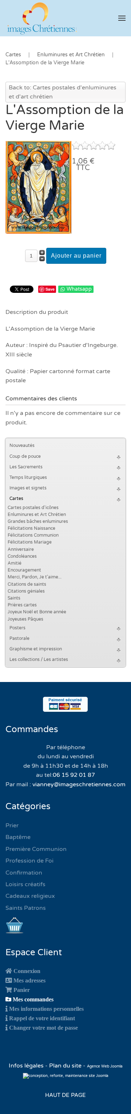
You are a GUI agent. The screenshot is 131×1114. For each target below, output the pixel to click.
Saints (14, 598)
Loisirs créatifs (25, 884)
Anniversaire (21, 549)
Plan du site (65, 1065)
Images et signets (28, 488)
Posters (17, 627)
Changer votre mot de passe (43, 1027)
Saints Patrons (25, 908)
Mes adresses (29, 980)
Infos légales (27, 1065)
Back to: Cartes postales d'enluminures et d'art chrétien (62, 92)
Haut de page (65, 1095)
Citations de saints (27, 584)
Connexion (26, 971)
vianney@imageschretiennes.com (79, 784)
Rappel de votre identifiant (42, 1018)
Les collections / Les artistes (38, 659)
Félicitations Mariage (30, 542)
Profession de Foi (29, 860)
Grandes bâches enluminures (38, 521)
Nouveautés (22, 445)
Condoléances (22, 556)
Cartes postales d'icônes (33, 507)
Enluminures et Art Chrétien (37, 514)
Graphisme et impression (35, 648)
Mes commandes (33, 999)
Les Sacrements (26, 466)
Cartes (16, 498)
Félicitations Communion (33, 535)
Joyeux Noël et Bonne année (37, 611)
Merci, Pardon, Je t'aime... (34, 577)
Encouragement (24, 570)
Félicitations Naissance (31, 528)
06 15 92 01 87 (74, 775)
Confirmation (23, 872)
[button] (122, 18)
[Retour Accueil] (41, 18)
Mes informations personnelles (46, 1009)
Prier (12, 825)
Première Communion (36, 849)
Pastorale (19, 638)
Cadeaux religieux (30, 896)
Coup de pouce (25, 456)
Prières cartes (22, 605)
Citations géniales (26, 591)
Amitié (14, 563)
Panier (21, 990)
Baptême (18, 837)
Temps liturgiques (28, 477)
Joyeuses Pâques (25, 619)
